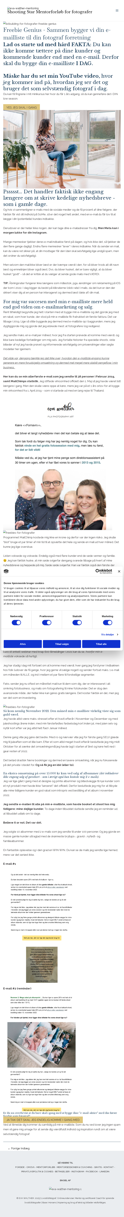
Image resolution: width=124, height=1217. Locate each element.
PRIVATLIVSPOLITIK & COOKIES (37, 1171)
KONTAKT (109, 1167)
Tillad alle (101, 644)
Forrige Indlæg (19, 1148)
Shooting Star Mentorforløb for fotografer (49, 12)
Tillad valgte (62, 644)
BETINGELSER (62, 1171)
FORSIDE (20, 1167)
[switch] (46, 622)
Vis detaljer (107, 634)
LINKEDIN (104, 1171)
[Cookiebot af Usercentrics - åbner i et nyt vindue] (98, 571)
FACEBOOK (92, 1171)
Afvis (23, 644)
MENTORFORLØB (45, 1167)
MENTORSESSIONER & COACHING (74, 1167)
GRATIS (98, 1167)
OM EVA (30, 1167)
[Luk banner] (119, 571)
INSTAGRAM (78, 1171)
